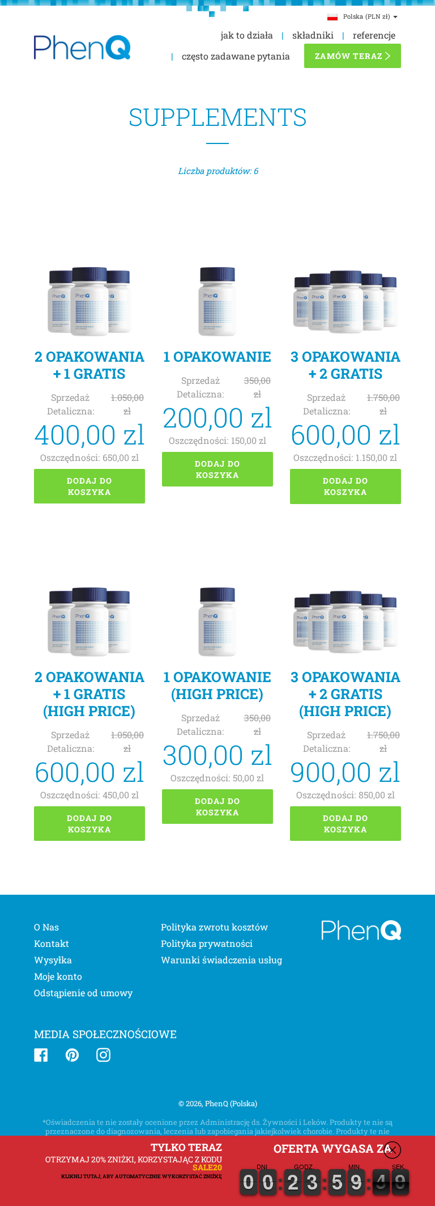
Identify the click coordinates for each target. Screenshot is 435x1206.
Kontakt (51, 943)
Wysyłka (53, 960)
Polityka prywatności (207, 943)
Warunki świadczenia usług (221, 960)
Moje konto (58, 976)
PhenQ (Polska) (231, 1103)
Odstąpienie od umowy (83, 992)
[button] (434, 1202)
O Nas (46, 927)
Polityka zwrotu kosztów (214, 927)
